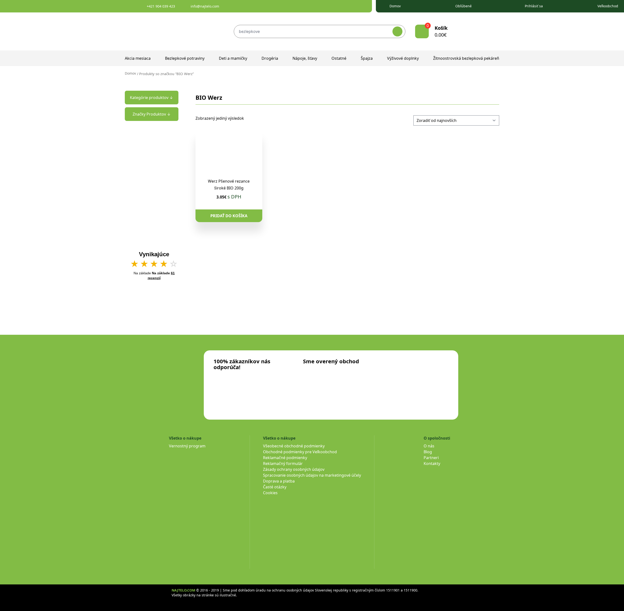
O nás (429, 446)
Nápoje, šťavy (304, 58)
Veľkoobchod (607, 6)
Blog (428, 451)
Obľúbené (463, 6)
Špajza (367, 58)
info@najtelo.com (205, 6)
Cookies (270, 492)
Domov (395, 6)
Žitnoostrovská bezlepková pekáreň (466, 58)
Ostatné (339, 58)
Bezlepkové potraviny (185, 58)
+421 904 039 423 (161, 6)
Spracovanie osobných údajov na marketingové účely (312, 475)
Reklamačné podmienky (285, 457)
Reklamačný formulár (283, 463)
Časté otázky (274, 487)
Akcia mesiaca (138, 58)
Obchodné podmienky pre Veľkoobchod (300, 451)
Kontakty (432, 463)
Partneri (431, 457)
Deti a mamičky (233, 58)
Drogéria (270, 58)
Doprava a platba (279, 481)
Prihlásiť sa (534, 6)
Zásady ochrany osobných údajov (293, 469)
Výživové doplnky (403, 58)
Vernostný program (187, 446)
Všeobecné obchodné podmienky (294, 446)
